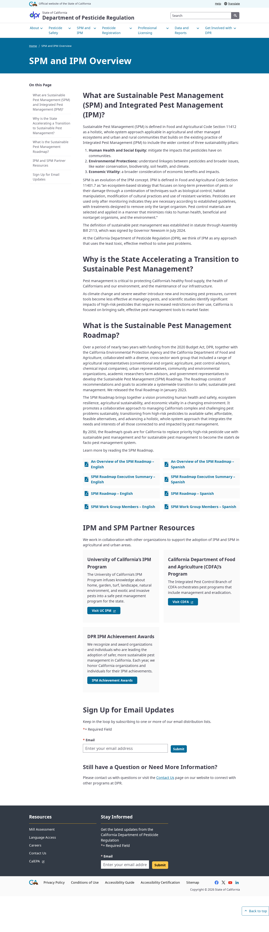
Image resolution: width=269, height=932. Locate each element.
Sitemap (192, 882)
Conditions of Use (85, 882)
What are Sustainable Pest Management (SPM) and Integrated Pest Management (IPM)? (51, 102)
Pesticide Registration (111, 30)
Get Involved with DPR (218, 30)
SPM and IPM (83, 30)
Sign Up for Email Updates (46, 176)
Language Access (42, 837)
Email (89, 740)
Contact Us (165, 777)
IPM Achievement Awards (112, 680)
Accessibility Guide (119, 882)
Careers (35, 845)
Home (33, 46)
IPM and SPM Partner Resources (49, 163)
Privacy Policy (54, 882)
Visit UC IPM (106, 610)
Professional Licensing (147, 30)
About (34, 28)
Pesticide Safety (55, 30)
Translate (234, 3)
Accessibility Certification (160, 882)
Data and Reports (182, 30)
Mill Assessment (42, 829)
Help (218, 3)
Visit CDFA (185, 601)
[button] (179, 749)
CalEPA (47, 861)
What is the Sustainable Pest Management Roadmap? (50, 147)
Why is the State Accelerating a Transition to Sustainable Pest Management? (51, 125)
